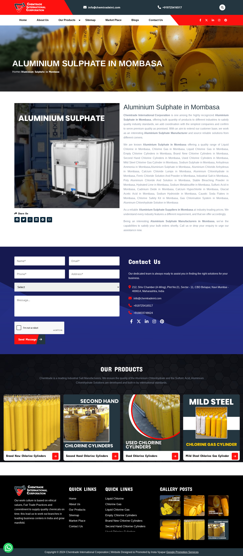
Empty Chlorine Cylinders (121, 515)
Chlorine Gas (113, 504)
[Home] (30, 7)
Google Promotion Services (182, 552)
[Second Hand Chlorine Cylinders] (55, 456)
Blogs (135, 20)
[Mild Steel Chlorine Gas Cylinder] (175, 456)
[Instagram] (219, 20)
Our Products (67, 20)
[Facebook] (200, 20)
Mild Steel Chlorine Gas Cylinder (147, 456)
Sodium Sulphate (197, 456)
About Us (43, 20)
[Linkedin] (213, 20)
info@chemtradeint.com (103, 7)
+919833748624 (143, 313)
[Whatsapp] (8, 548)
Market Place (113, 20)
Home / (16, 72)
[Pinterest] (225, 20)
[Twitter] (206, 20)
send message (28, 339)
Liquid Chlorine (114, 498)
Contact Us (156, 20)
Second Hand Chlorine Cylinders (27, 456)
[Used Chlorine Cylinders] (115, 456)
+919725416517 (172, 7)
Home (23, 20)
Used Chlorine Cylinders (81, 456)
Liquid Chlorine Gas (117, 509)
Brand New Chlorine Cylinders (123, 520)
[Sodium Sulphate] (235, 456)
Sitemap (90, 20)
